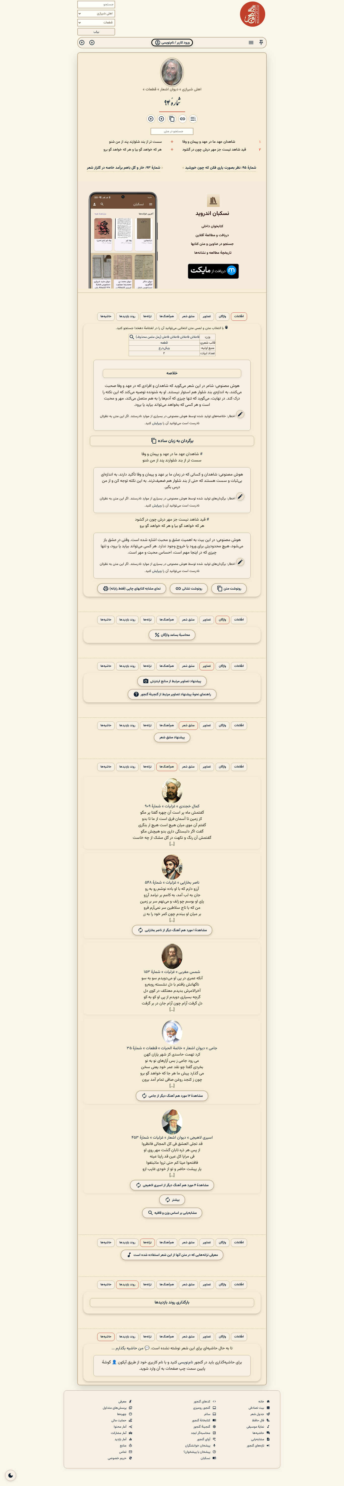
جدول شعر (257, 1414)
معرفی (122, 1401)
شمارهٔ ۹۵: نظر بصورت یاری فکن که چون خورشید (220, 168)
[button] (261, 43)
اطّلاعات (239, 316)
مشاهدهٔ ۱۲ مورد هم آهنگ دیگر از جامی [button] (176, 1095)
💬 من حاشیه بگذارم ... (131, 1348)
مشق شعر (188, 316)
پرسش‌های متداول (115, 1407)
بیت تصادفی (257, 1407)
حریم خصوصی (117, 1458)
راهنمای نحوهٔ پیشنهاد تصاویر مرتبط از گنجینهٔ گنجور (176, 694)
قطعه (164, 342)
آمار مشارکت (119, 1433)
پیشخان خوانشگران (198, 1445)
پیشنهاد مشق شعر (172, 737)
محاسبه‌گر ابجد (201, 1433)
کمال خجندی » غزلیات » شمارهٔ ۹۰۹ (172, 806)
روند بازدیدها (127, 316)
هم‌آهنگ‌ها (167, 316)
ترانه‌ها (147, 316)
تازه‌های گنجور (256, 1445)
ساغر (207, 1414)
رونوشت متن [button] (232, 588)
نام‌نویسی (185, 1362)
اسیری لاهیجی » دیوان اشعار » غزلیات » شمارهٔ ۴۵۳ (172, 1138)
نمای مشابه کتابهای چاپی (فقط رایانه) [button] (135, 588)
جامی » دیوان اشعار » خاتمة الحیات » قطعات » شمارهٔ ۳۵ (172, 1048)
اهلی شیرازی (191, 89)
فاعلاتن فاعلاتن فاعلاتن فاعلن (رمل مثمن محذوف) (167, 337)
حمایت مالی (119, 1420)
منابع (123, 1445)
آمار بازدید (121, 1439)
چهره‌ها (122, 1414)
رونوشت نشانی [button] (191, 588)
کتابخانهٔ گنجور (201, 1420)
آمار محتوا (120, 1426)
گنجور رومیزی (202, 1407)
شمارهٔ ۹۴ (172, 102)
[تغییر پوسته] (10, 1475)
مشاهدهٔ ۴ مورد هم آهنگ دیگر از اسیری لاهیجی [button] (176, 1185)
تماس (123, 1452)
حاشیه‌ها (105, 316)
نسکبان (206, 1458)
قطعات (151, 89)
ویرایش (157, 423)
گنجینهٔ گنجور (202, 1426)
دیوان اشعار (169, 89)
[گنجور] (252, 14)
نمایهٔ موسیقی (256, 1426)
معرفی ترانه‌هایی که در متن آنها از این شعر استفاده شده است (175, 1254)
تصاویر (207, 316)
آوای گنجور (204, 1439)
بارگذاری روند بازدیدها (172, 1302)
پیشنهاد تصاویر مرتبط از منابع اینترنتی (175, 681)
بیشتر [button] (176, 1199)
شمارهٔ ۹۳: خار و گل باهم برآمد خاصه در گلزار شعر (123, 168)
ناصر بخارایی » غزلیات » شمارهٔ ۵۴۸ (172, 883)
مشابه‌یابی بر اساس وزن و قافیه (175, 1212)
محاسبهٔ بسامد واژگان (175, 634)
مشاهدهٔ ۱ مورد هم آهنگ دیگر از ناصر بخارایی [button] (176, 930)
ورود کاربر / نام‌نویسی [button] (175, 42)
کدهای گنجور (202, 1401)
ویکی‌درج (164, 348)
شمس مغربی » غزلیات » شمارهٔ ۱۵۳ (172, 972)
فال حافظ (258, 1420)
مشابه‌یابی (258, 1439)
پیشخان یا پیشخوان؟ (197, 1452)
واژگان (222, 316)
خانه (261, 1401)
